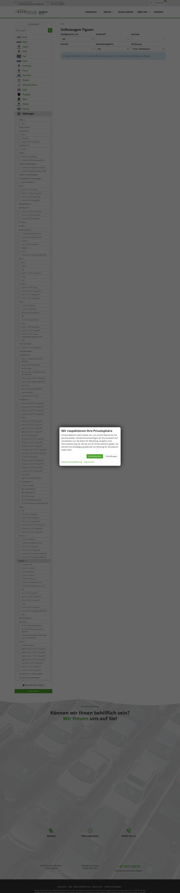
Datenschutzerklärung (71, 462)
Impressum (89, 462)
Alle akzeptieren (94, 456)
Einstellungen (111, 456)
